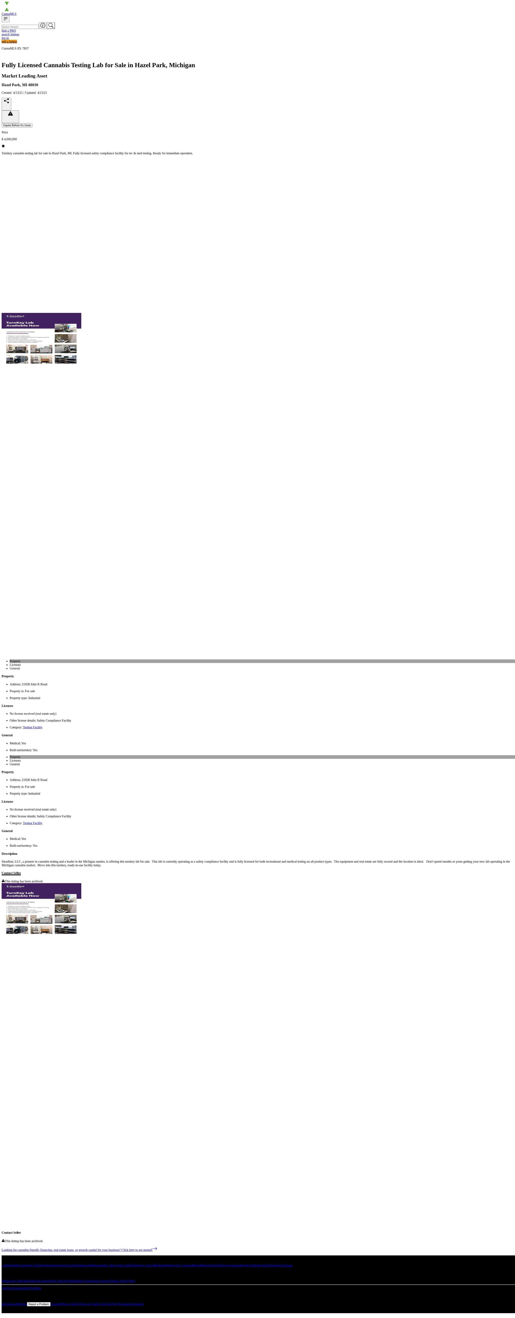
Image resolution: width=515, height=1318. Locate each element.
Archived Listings (13, 1288)
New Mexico (111, 1265)
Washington (47, 1265)
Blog (5, 1304)
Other (131, 1281)
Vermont (275, 1265)
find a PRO (9, 30)
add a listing (9, 41)
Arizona (235, 1265)
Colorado (70, 1265)
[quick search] (51, 25)
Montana (158, 1265)
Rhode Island (261, 1265)
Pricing (22, 1304)
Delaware (224, 1265)
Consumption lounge (96, 1281)
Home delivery (58, 1281)
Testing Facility (32, 727)
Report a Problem (39, 1304)
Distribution (75, 1281)
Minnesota (96, 1265)
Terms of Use (87, 1304)
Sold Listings (32, 1288)
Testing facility (118, 1281)
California (8, 1265)
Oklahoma (82, 1265)
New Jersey (145, 1265)
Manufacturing (39, 1281)
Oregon (59, 1265)
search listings (10, 34)
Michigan (20, 1265)
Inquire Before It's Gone (17, 125)
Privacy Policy (69, 1304)
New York (32, 1265)
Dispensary (9, 1281)
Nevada (124, 1265)
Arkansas (286, 1265)
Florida (133, 1265)
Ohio (214, 1265)
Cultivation (23, 1281)
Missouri (205, 1265)
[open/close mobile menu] (6, 19)
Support (13, 1304)
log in (5, 38)
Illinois (196, 1265)
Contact (55, 1304)
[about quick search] (43, 25)
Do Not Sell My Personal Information (120, 1304)
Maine (168, 1265)
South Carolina (182, 1265)
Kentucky (246, 1265)
